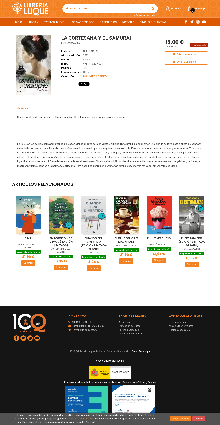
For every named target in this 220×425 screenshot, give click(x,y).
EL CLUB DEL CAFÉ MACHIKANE (126, 240)
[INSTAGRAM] (198, 22)
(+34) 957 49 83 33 (82, 322)
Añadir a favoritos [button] (186, 54)
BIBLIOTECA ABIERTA (95, 76)
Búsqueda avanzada (145, 15)
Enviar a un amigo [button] (186, 61)
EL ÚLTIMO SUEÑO (159, 238)
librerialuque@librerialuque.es (89, 326)
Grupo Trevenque (141, 351)
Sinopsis (22, 108)
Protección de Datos (129, 326)
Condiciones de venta (130, 333)
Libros (32, 22)
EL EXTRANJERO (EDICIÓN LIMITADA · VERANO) (192, 241)
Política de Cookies (129, 329)
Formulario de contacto (85, 329)
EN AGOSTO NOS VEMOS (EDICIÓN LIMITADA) (61, 241)
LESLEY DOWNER (71, 43)
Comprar (28, 262)
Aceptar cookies (180, 418)
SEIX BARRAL (90, 51)
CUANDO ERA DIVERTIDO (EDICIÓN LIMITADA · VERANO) (94, 243)
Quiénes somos (177, 322)
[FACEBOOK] (186, 22)
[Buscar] (153, 8)
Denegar (199, 418)
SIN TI (28, 238)
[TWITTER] (192, 22)
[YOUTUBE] (204, 22)
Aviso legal (124, 322)
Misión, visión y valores (181, 326)
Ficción (87, 59)
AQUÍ (85, 418)
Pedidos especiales (179, 329)
